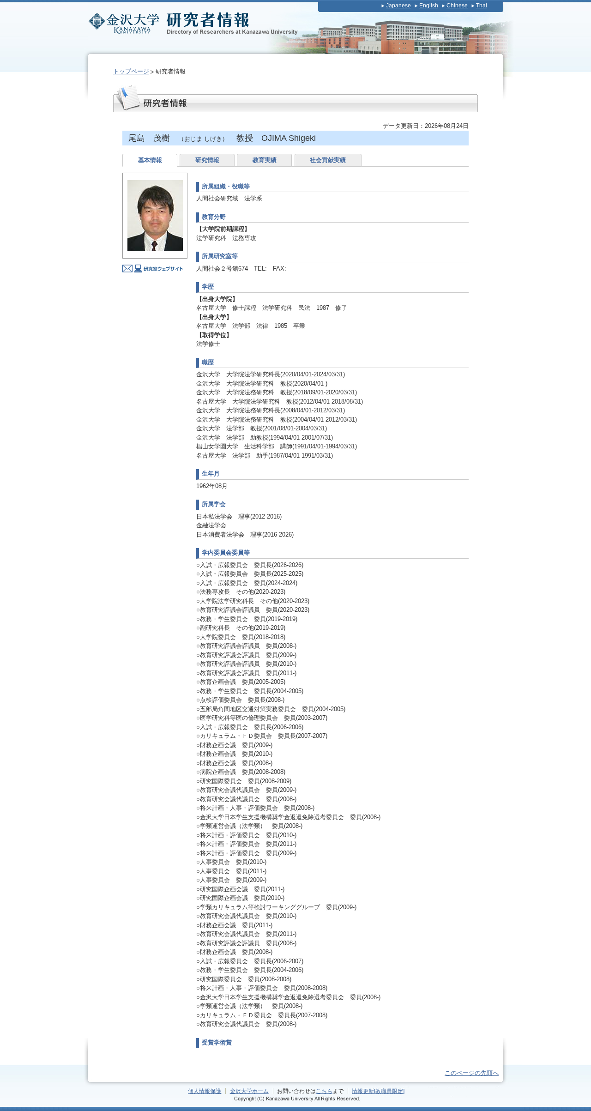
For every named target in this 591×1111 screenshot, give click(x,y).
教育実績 (265, 160)
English (428, 5)
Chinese (457, 5)
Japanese (398, 5)
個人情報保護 (204, 1091)
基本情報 (150, 160)
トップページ (131, 71)
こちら (324, 1091)
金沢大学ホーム (249, 1091)
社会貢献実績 (328, 160)
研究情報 (207, 160)
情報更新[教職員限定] (378, 1091)
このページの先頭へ (472, 1072)
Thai (481, 5)
